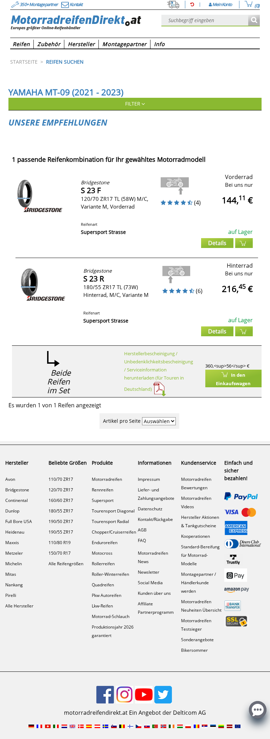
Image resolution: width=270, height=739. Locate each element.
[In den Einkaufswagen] (244, 243)
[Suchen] (254, 20)
